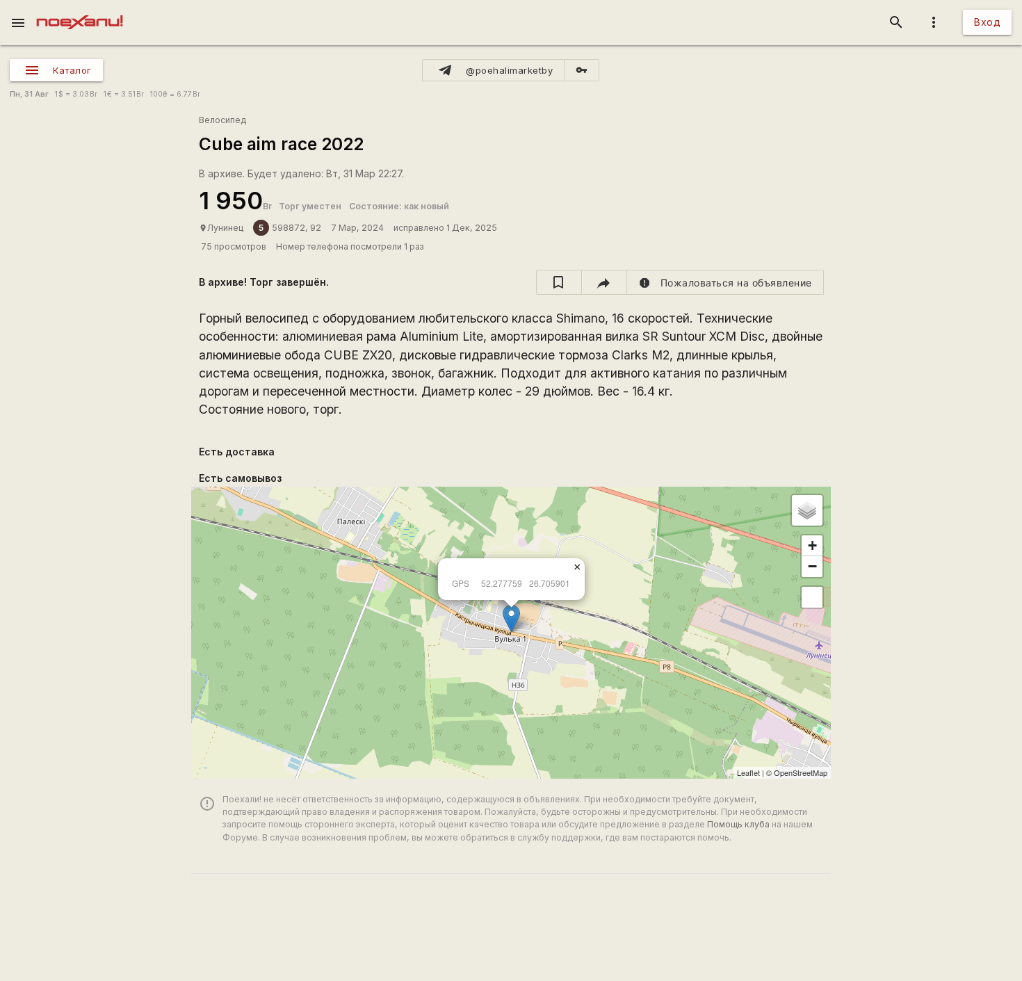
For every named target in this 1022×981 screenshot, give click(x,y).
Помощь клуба (738, 824)
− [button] (812, 566)
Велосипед (222, 120)
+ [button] (812, 545)
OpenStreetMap (800, 772)
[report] (725, 282)
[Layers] (807, 510)
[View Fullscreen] (812, 597)
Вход (987, 22)
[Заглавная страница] (79, 9)
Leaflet (748, 772)
